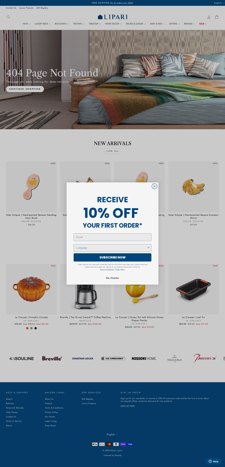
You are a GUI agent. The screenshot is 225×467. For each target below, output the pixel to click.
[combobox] (111, 248)
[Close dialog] (154, 186)
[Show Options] (148, 248)
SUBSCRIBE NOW (112, 257)
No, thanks (112, 278)
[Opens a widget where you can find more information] (213, 461)
